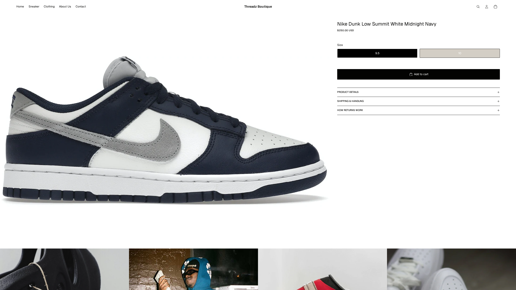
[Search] (478, 6)
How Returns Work (350, 110)
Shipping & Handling (350, 101)
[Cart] (495, 6)
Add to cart (421, 74)
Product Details (348, 92)
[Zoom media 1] (164, 130)
